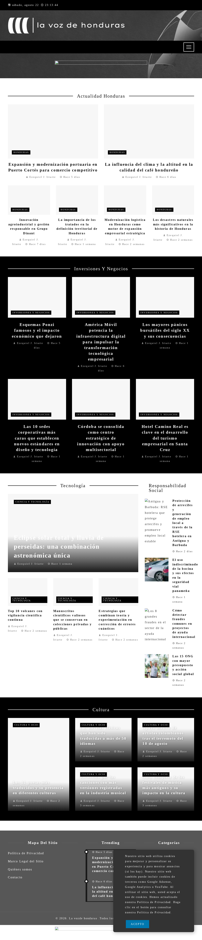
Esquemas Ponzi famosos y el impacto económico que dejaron (37, 330)
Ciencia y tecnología (32, 502)
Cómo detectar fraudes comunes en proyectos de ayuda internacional (183, 624)
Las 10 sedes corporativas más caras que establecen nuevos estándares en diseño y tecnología (37, 438)
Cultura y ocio (26, 725)
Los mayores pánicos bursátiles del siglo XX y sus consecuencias (165, 330)
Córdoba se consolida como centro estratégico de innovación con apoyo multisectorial (101, 438)
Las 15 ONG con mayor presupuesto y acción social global (183, 665)
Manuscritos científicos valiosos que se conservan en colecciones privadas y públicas (72, 619)
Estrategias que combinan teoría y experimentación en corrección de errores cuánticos (117, 619)
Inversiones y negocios (31, 312)
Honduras (21, 152)
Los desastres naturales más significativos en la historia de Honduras (173, 224)
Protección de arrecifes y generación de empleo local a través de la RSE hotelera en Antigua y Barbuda (182, 523)
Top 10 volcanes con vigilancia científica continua (25, 615)
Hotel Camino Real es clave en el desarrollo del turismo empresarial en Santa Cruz (165, 438)
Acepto (137, 924)
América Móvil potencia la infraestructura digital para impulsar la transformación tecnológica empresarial (101, 341)
